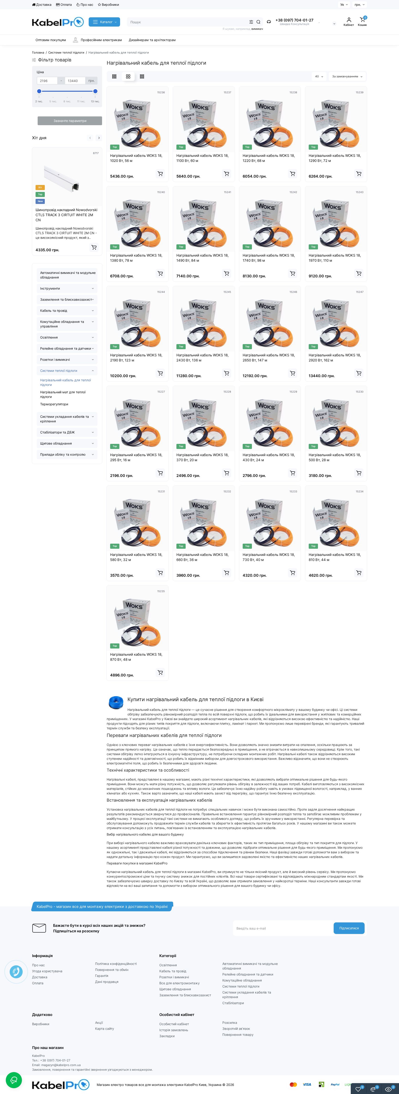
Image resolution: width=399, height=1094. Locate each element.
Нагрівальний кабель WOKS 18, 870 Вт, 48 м (136, 657)
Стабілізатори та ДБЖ (57, 432)
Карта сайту (104, 1028)
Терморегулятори (54, 404)
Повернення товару (238, 1034)
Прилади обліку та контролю (62, 454)
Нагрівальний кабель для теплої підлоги (65, 382)
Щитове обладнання (56, 443)
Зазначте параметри (70, 121)
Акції (99, 1022)
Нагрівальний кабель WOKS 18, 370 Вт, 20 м (202, 457)
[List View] (114, 76)
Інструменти (50, 288)
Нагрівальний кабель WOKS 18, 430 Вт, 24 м (269, 457)
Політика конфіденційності (116, 964)
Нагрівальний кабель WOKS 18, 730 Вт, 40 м (269, 557)
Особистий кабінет (174, 1024)
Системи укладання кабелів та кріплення (64, 419)
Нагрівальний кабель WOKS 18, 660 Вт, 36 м (202, 557)
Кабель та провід (53, 310)
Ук (342, 4)
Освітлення (49, 337)
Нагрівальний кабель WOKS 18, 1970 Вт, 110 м (335, 258)
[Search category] (251, 22)
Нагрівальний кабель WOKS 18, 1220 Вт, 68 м (269, 158)
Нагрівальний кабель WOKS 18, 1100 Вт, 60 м (202, 158)
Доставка (43, 4)
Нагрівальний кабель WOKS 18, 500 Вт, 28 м (335, 457)
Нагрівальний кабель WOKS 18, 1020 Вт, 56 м (136, 158)
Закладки (167, 1036)
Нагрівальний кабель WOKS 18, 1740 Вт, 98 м (269, 258)
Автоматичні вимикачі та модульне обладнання (68, 275)
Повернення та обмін (111, 970)
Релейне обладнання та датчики (65, 348)
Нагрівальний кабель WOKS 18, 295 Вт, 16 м (136, 457)
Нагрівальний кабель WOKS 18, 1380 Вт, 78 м (136, 258)
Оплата (66, 4)
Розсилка (229, 1022)
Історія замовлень (173, 1030)
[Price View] (142, 76)
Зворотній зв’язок (236, 1028)
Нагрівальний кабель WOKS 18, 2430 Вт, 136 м (202, 357)
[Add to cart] (94, 247)
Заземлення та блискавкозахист (66, 299)
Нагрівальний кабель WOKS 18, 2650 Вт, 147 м (269, 357)
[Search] (258, 22)
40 (317, 76)
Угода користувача (47, 971)
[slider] (39, 91)
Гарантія (101, 976)
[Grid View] (128, 76)
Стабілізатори (233, 1003)
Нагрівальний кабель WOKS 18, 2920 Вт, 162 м (335, 357)
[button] (90, 138)
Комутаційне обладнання (242, 980)
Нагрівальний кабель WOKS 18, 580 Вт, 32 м (136, 557)
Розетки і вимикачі (55, 359)
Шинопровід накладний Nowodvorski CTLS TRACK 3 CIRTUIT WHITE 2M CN (66, 215)
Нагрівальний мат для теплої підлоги (62, 394)
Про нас (86, 4)
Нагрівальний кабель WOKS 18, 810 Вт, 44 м (335, 557)
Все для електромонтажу (179, 983)
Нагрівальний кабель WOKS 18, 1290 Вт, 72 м (335, 158)
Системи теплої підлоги (58, 371)
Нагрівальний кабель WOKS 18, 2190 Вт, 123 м (136, 357)
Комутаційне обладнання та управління (62, 324)
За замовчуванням (345, 76)
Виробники (110, 4)
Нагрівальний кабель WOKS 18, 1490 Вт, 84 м (202, 258)
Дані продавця (106, 982)
